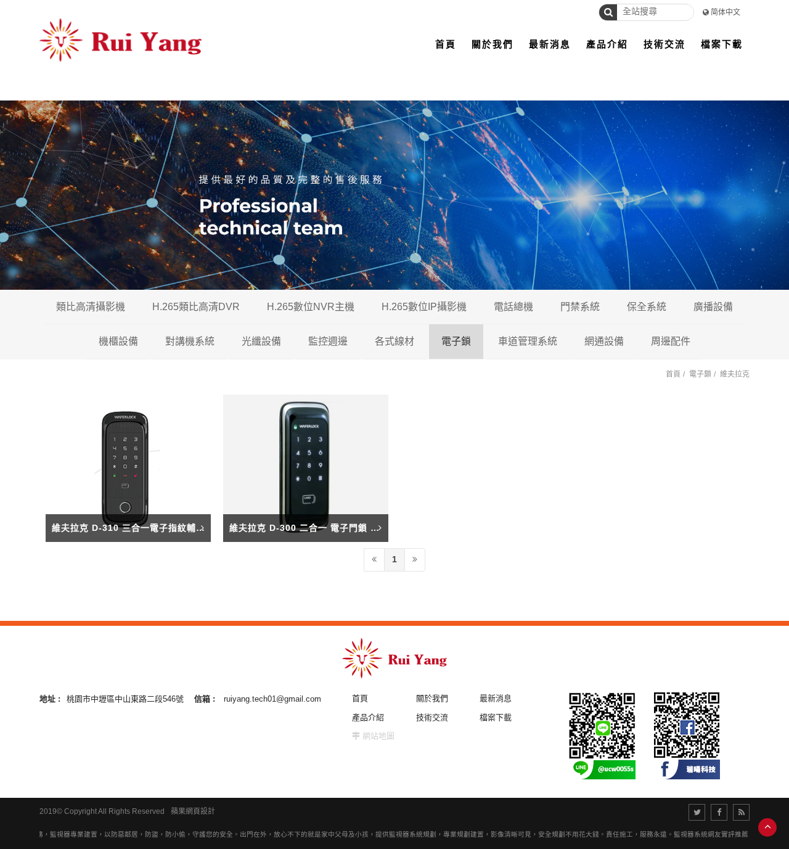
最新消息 (496, 698)
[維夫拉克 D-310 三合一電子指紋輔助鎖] (128, 467)
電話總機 (513, 306)
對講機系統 (190, 341)
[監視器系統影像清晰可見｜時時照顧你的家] (394, 195)
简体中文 (725, 12)
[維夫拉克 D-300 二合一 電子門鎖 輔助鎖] (305, 467)
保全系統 (646, 306)
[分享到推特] (697, 812)
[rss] (741, 812)
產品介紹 (368, 717)
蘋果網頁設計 (193, 811)
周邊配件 (670, 341)
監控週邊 (328, 341)
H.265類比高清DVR (196, 306)
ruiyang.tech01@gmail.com (272, 698)
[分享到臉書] (719, 812)
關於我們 (432, 698)
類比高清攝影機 (90, 306)
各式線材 (394, 341)
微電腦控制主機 (706, 341)
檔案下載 (496, 717)
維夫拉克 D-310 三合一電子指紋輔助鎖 (133, 528)
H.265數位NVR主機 (310, 306)
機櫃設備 (118, 341)
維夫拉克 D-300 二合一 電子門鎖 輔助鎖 (313, 528)
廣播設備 (713, 306)
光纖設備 (261, 341)
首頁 (673, 374)
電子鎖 (456, 341)
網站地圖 (378, 735)
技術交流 (432, 717)
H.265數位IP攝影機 (424, 306)
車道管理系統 (527, 341)
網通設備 (604, 341)
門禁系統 (580, 306)
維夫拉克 (735, 374)
